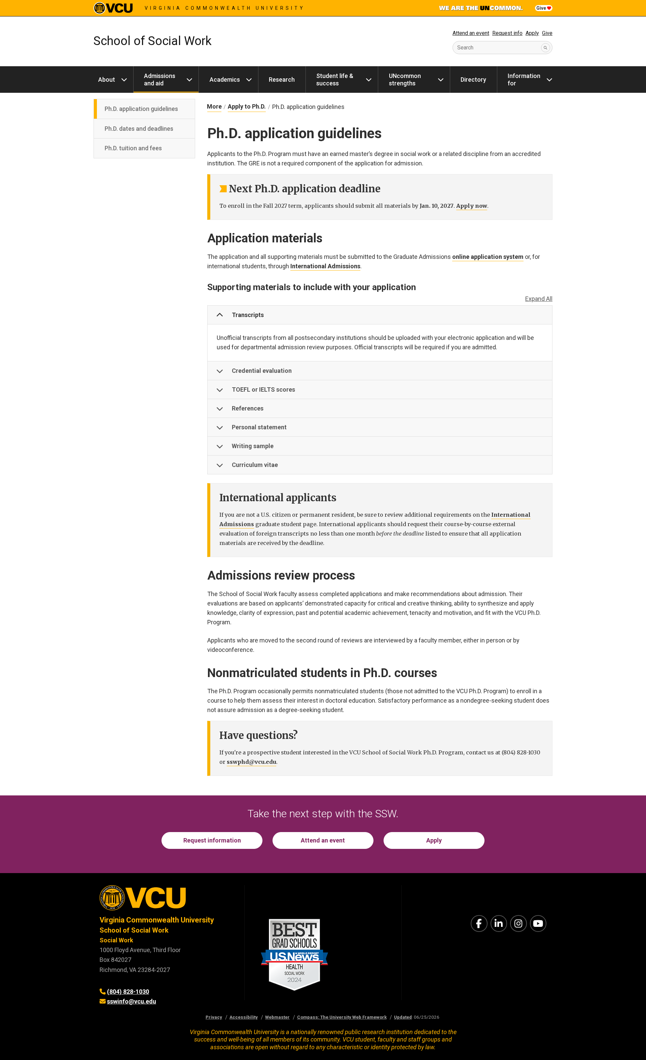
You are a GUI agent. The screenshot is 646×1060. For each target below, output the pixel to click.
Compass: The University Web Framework (342, 1017)
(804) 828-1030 (128, 991)
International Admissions (325, 266)
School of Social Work (153, 41)
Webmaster (277, 1017)
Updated (403, 1017)
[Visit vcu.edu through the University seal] (166, 900)
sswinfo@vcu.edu (131, 1001)
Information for (524, 79)
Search (465, 47)
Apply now (471, 205)
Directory (473, 79)
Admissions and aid (159, 79)
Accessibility (243, 1017)
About (106, 79)
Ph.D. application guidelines (141, 108)
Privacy (214, 1017)
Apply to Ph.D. (247, 106)
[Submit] (545, 47)
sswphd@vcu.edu (251, 761)
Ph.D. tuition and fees (133, 148)
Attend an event (471, 33)
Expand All (538, 298)
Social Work (116, 940)
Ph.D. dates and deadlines (139, 128)
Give (541, 8)
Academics (225, 79)
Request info (507, 33)
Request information (212, 840)
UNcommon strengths (405, 79)
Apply (532, 33)
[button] (380, 315)
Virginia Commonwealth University (225, 8)
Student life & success (334, 79)
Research (282, 79)
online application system (488, 256)
